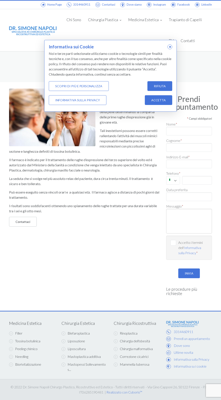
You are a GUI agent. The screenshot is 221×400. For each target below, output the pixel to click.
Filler (18, 333)
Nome (171, 124)
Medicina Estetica (143, 19)
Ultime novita (183, 352)
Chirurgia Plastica (103, 19)
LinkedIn (206, 4)
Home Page (54, 4)
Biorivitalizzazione (28, 364)
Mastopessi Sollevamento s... (87, 366)
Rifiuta (160, 86)
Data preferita (177, 190)
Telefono (173, 173)
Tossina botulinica (27, 341)
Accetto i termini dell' (190, 247)
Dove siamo (134, 4)
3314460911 (81, 4)
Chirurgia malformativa (136, 349)
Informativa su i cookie (190, 366)
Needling (21, 356)
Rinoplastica (128, 333)
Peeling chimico (26, 349)
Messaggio (174, 206)
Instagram (159, 4)
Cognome (174, 140)
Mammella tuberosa (134, 364)
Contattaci (108, 4)
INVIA (189, 273)
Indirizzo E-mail (178, 157)
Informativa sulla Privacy (191, 359)
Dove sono (182, 345)
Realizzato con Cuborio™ (124, 392)
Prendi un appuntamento (192, 339)
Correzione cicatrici (134, 356)
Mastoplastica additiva (84, 356)
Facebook (183, 4)
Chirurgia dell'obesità (135, 341)
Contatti (188, 40)
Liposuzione (76, 341)
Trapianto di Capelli (185, 19)
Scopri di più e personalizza (78, 86)
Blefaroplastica (79, 333)
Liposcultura (77, 349)
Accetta (158, 100)
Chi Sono (73, 19)
